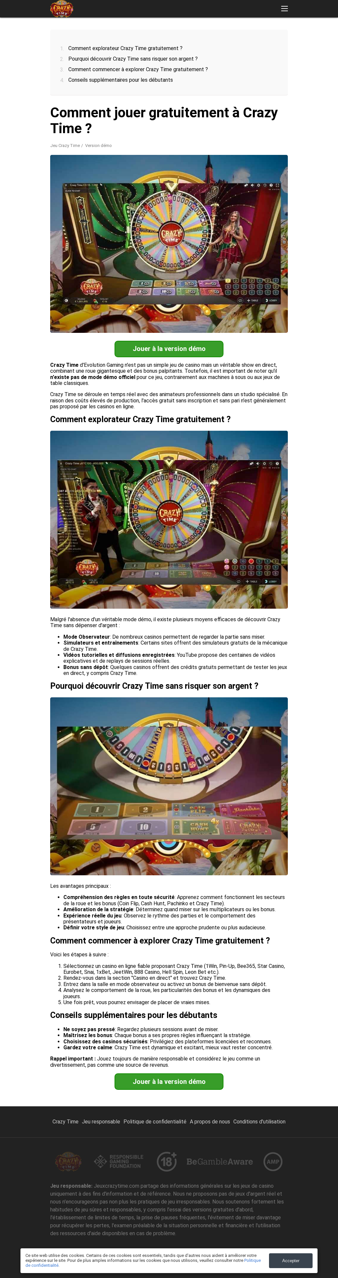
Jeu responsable (101, 1121)
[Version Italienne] (280, 34)
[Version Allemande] (246, 34)
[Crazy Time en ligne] (61, 8)
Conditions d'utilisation (259, 1121)
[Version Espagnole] (229, 34)
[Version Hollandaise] (263, 34)
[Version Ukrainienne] (315, 34)
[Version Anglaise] (194, 34)
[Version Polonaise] (297, 34)
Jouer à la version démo (169, 349)
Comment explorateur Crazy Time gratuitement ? (125, 48)
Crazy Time (65, 1121)
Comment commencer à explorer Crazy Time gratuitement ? (138, 69)
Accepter (290, 1260)
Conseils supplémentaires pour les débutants (120, 80)
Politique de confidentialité (154, 1121)
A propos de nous (210, 1121)
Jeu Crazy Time (65, 145)
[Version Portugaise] (212, 34)
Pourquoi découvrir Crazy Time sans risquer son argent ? (133, 59)
